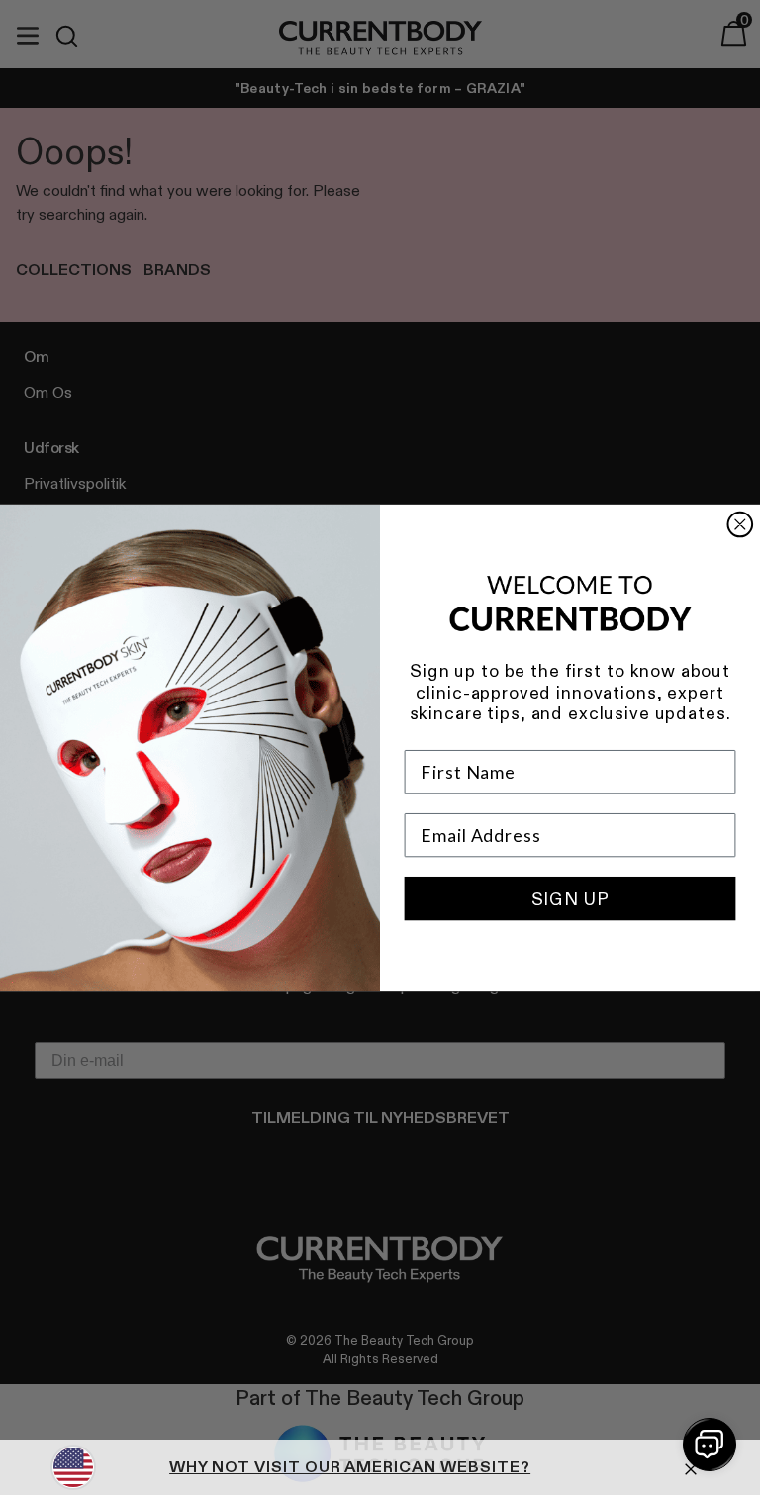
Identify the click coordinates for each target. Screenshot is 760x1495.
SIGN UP (570, 898)
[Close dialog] (740, 524)
